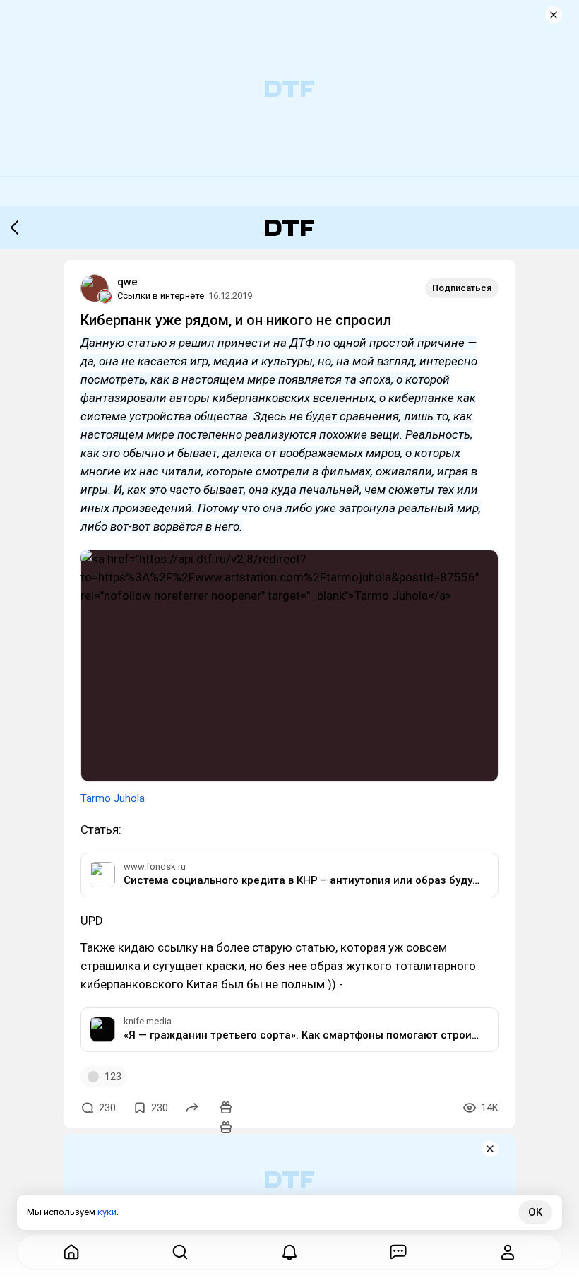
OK (535, 1212)
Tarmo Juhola (112, 798)
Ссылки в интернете (160, 295)
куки (107, 1212)
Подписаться (461, 288)
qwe (127, 282)
